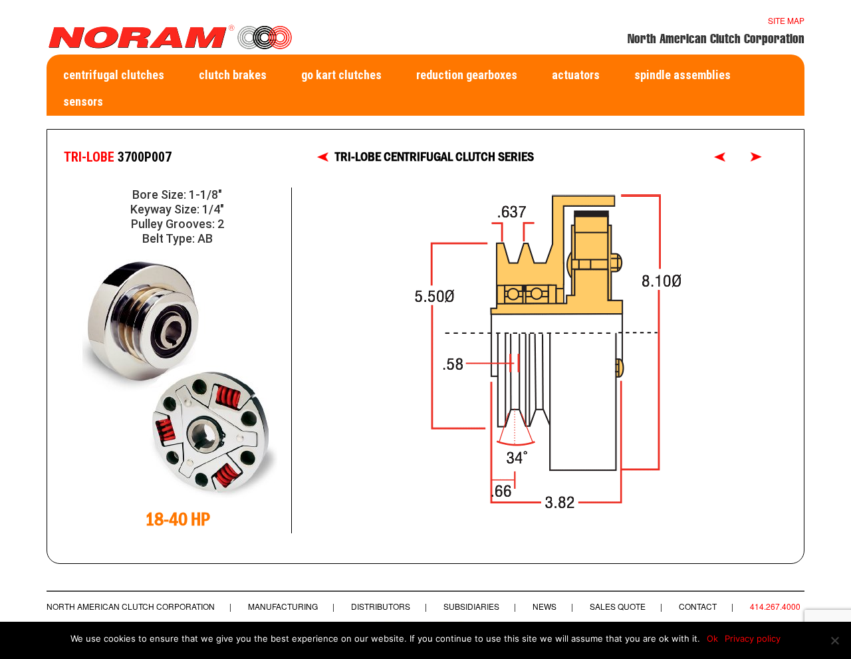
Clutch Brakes (233, 75)
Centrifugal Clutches (113, 75)
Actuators (576, 75)
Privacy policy (753, 638)
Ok (712, 638)
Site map (786, 20)
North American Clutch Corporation (131, 606)
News (544, 606)
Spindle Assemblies (682, 75)
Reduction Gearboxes (466, 75)
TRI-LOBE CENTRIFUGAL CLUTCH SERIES (434, 156)
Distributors (380, 606)
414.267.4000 (775, 606)
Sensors (83, 101)
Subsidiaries (471, 606)
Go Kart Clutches (341, 75)
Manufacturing (283, 606)
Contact (698, 606)
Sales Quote (618, 606)
